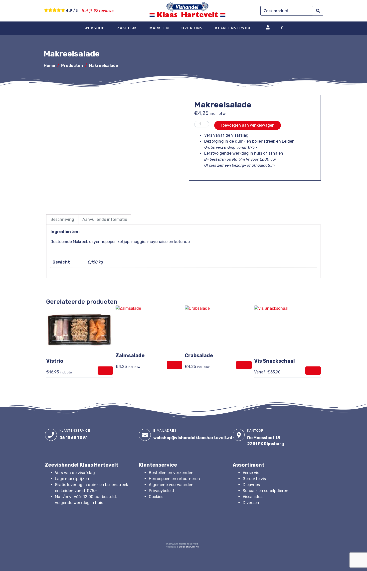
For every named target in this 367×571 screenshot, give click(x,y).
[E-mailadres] (145, 435)
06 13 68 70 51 (73, 437)
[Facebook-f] (162, 533)
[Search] (318, 11)
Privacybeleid (161, 490)
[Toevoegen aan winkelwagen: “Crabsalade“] (244, 365)
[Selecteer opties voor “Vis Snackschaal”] (313, 370)
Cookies (156, 496)
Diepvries (251, 484)
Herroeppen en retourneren (174, 478)
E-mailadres (165, 430)
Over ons (192, 28)
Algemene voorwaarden (171, 484)
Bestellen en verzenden (171, 472)
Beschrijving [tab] (62, 219)
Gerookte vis (254, 478)
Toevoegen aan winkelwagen (247, 125)
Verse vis (251, 472)
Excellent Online (189, 546)
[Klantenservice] (51, 435)
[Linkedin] (188, 533)
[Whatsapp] (202, 533)
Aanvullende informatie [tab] (104, 219)
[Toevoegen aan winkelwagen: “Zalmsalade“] (174, 365)
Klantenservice (233, 28)
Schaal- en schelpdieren (265, 490)
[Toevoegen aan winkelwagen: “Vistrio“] (105, 370)
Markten (159, 28)
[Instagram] (175, 533)
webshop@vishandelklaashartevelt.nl (192, 437)
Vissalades (252, 496)
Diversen (251, 502)
